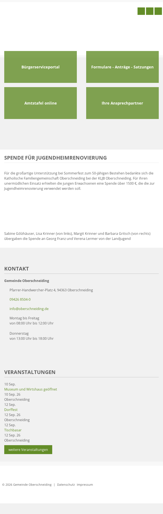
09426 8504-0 (20, 299)
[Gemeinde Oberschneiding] (33, 28)
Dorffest (11, 409)
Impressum (85, 485)
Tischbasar (13, 430)
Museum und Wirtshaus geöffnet (30, 389)
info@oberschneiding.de (29, 308)
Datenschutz (66, 485)
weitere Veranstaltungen (28, 449)
